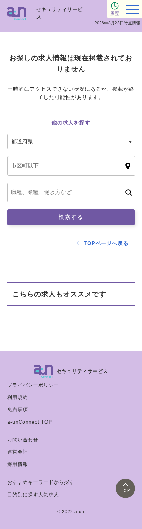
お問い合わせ (22, 439)
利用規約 (17, 397)
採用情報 (17, 464)
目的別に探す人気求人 (33, 494)
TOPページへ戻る (106, 243)
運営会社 (17, 452)
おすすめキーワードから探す (40, 482)
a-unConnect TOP (29, 422)
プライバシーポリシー (33, 385)
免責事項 (17, 409)
